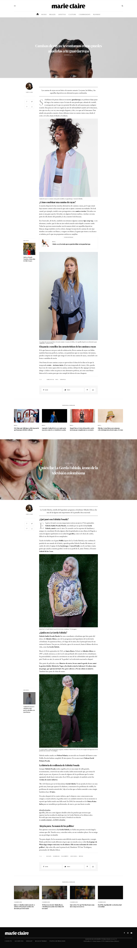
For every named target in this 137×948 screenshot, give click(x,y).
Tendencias (63, 379)
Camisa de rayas (50, 379)
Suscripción (19, 941)
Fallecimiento (64, 856)
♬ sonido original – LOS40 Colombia (52, 820)
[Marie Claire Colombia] (68, 6)
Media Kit (29, 941)
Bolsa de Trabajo (41, 941)
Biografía (48, 856)
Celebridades (68, 463)
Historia (81, 856)
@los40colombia (44, 810)
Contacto (8, 941)
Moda (68, 41)
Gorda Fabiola (73, 856)
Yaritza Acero (29, 92)
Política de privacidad (57, 941)
